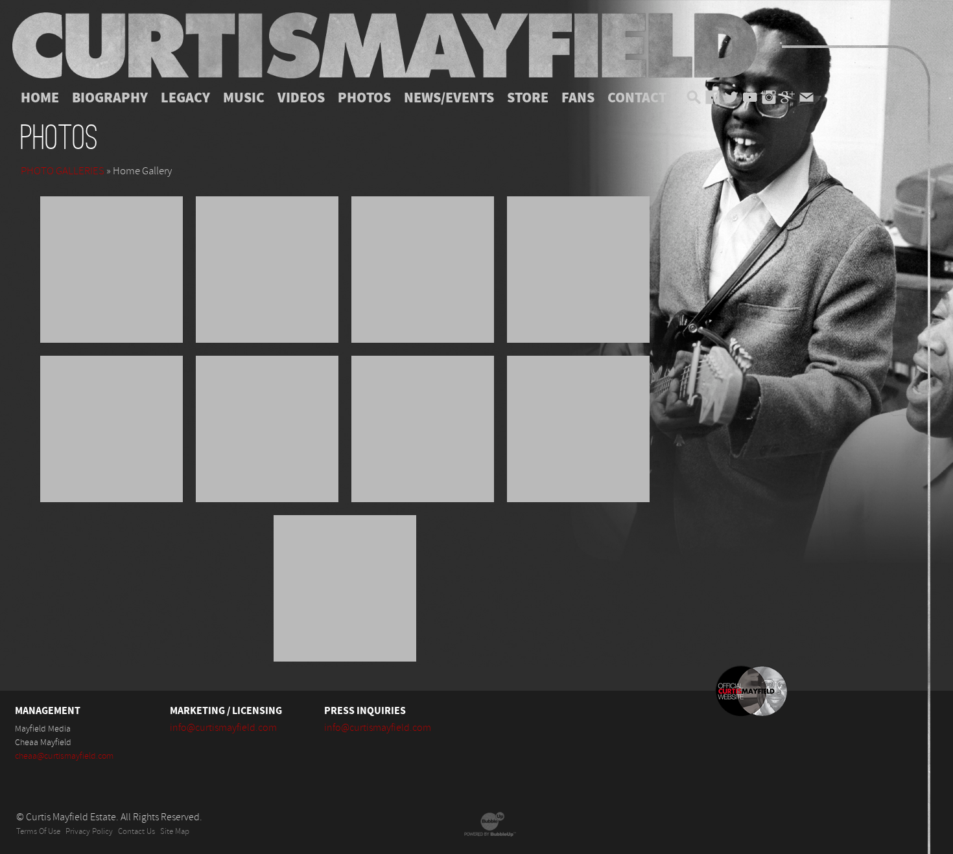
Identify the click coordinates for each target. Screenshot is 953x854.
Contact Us (136, 832)
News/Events (449, 98)
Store (527, 98)
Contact (636, 98)
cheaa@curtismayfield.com (64, 756)
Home (40, 98)
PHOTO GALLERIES (62, 171)
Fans (577, 98)
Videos (301, 98)
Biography (110, 98)
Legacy (185, 98)
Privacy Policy (89, 832)
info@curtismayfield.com (223, 727)
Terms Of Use (38, 832)
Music (244, 98)
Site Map (174, 832)
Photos (364, 98)
